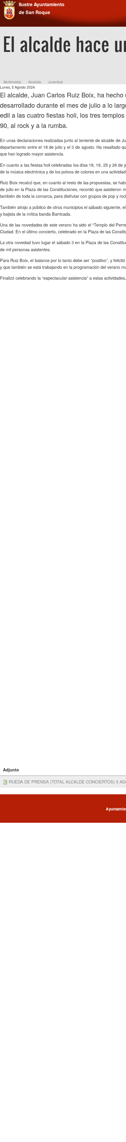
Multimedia (12, 81)
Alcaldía (34, 81)
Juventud (55, 81)
